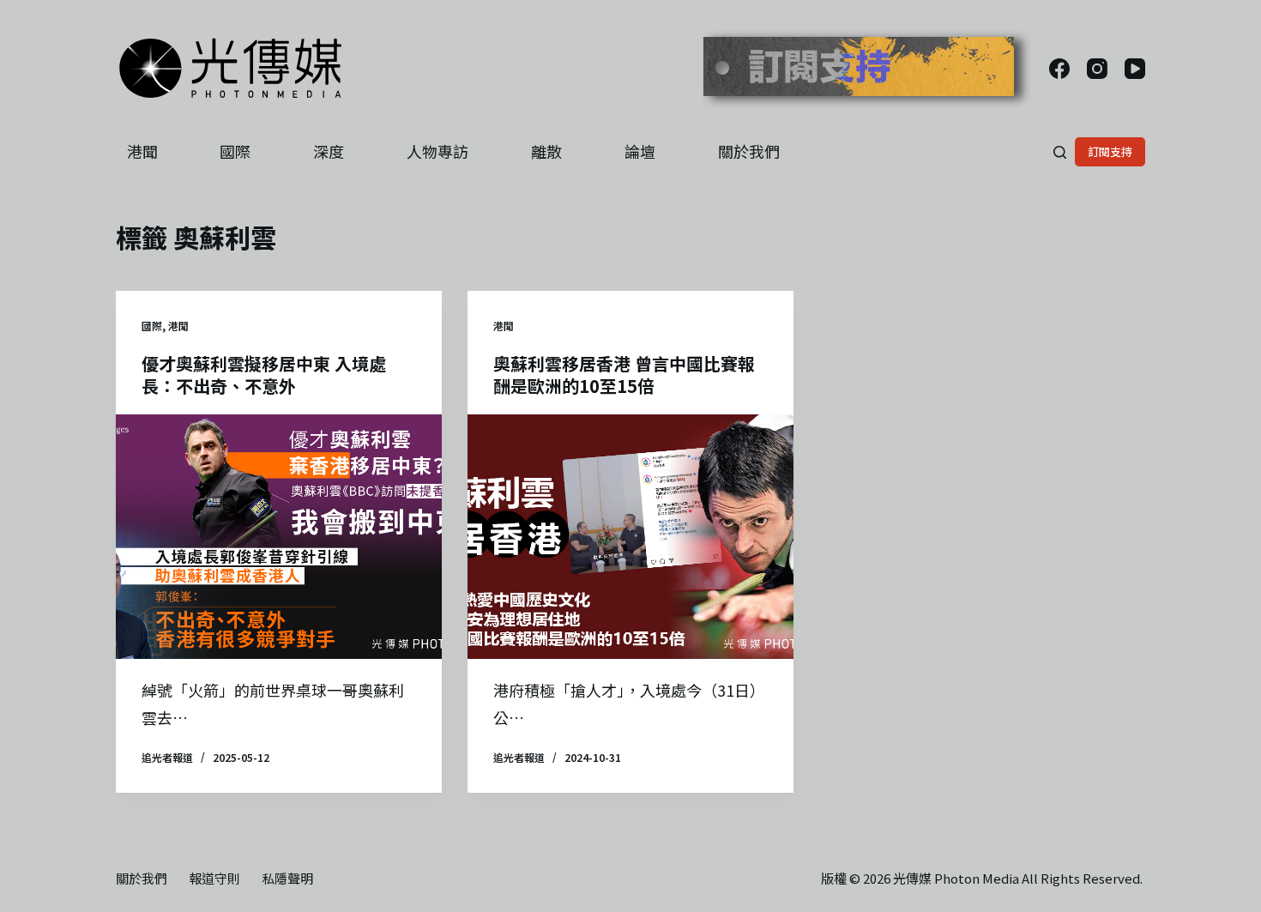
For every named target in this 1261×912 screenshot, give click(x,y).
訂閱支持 (1110, 151)
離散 (546, 151)
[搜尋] (1059, 152)
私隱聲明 (287, 878)
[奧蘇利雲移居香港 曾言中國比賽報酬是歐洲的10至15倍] (630, 536)
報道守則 (214, 878)
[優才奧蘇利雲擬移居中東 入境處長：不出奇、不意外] (279, 536)
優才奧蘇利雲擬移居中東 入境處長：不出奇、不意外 (264, 374)
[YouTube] (1135, 68)
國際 (235, 151)
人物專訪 (437, 151)
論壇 (639, 151)
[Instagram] (1097, 68)
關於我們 (749, 151)
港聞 (142, 151)
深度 (328, 151)
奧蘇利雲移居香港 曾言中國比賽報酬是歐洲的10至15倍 (624, 374)
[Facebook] (1059, 68)
